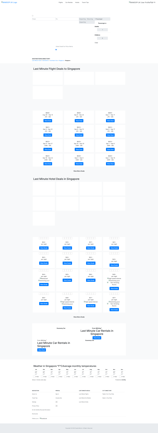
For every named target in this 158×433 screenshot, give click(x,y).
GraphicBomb (78, 428)
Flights (61, 2)
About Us (34, 394)
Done (107, 42)
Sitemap (34, 402)
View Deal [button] (48, 121)
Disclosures (35, 413)
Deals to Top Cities (107, 398)
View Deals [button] (43, 248)
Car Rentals (69, 2)
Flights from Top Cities (108, 394)
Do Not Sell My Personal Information (41, 409)
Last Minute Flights (84, 394)
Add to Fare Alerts (63, 49)
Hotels (77, 2)
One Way (36, 16)
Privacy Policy (35, 406)
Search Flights (118, 31)
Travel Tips (85, 2)
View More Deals (79, 171)
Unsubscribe (59, 398)
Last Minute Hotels (83, 402)
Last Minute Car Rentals (85, 398)
